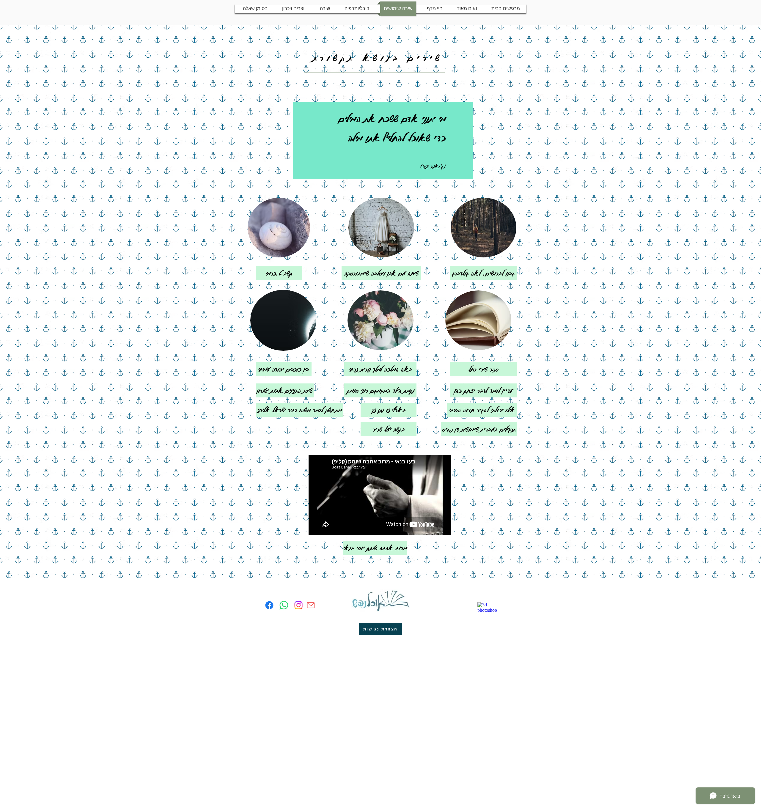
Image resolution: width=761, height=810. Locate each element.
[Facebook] (269, 605)
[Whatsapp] (284, 605)
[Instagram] (298, 605)
